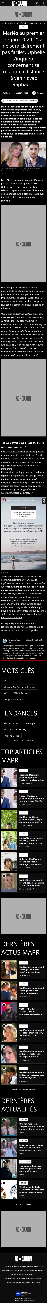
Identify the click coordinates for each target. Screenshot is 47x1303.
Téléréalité (23, 23)
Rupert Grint (11, 735)
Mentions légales (7, 1270)
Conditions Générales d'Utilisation (15, 1266)
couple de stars (13, 699)
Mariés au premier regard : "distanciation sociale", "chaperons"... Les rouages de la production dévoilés (31, 1035)
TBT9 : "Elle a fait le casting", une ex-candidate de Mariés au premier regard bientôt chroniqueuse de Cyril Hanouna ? (30, 1016)
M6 (5, 693)
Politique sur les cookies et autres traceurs (29, 1270)
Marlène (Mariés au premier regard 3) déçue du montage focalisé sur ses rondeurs (31, 821)
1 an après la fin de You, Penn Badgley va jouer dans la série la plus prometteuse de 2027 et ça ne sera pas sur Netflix (31, 1171)
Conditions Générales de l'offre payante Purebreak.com (22, 1279)
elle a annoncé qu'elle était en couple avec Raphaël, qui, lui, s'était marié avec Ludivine (22, 197)
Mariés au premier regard (20, 687)
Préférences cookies (33, 1283)
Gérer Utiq (20, 1283)
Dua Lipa (30, 723)
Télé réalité (20, 693)
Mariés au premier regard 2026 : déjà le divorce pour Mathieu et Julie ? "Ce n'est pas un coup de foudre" (31, 1077)
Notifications (11, 1283)
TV (5, 680)
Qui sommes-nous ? (34, 1266)
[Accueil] (19, 3)
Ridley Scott (11, 723)
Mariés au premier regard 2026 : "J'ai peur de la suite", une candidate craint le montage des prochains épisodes (31, 972)
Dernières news (13, 23)
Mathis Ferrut (15, 640)
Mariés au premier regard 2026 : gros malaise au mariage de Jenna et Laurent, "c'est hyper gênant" (31, 1056)
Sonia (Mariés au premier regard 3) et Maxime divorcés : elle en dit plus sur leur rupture (31, 842)
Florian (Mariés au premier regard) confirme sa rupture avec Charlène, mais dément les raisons (31, 800)
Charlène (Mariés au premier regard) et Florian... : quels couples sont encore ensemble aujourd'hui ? (31, 780)
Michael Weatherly (15, 729)
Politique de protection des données (23, 1274)
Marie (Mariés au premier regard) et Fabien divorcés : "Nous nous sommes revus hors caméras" (31, 884)
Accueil (3, 23)
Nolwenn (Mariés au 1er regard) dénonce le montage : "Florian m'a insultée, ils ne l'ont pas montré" (30, 864)
